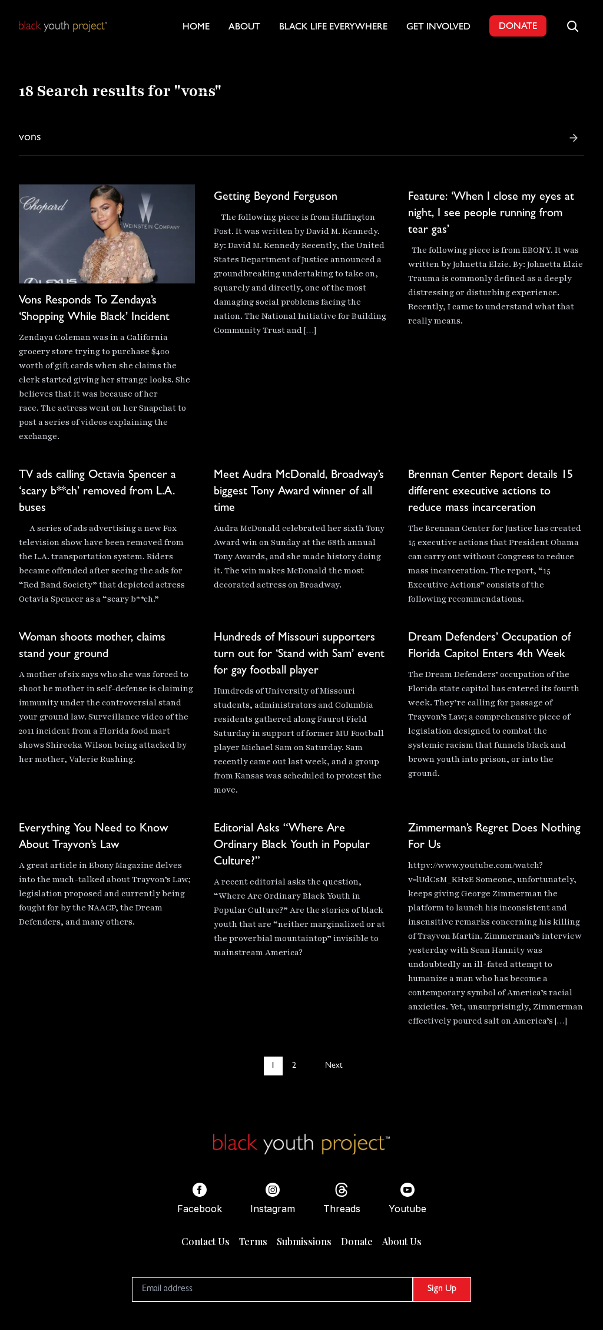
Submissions (304, 1241)
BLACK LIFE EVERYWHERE (333, 27)
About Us (402, 1241)
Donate (357, 1241)
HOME (196, 27)
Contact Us (205, 1241)
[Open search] (572, 26)
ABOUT (244, 27)
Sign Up (442, 1289)
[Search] (573, 138)
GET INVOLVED (438, 27)
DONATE (518, 27)
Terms (253, 1241)
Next (333, 1066)
